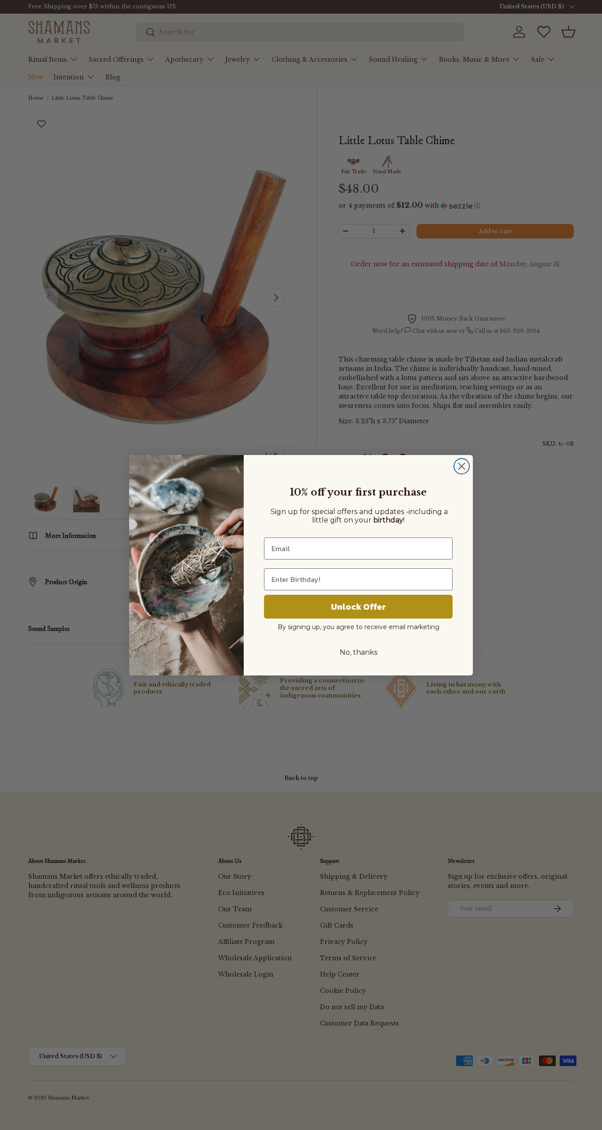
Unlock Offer (358, 606)
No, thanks (358, 652)
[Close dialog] (461, 466)
